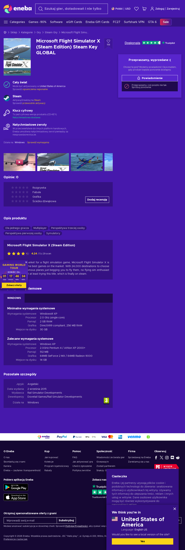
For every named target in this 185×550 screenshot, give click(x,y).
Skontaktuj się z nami (14, 462)
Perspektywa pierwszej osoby (23, 233)
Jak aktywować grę (82, 462)
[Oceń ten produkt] (19, 254)
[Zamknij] (175, 509)
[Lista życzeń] (136, 9)
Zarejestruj (173, 9)
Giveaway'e (102, 462)
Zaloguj (159, 9)
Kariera (7, 466)
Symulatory (53, 233)
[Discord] (172, 457)
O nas (7, 457)
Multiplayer (40, 228)
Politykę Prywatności (76, 526)
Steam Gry (51, 32)
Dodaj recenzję (97, 199)
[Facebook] (156, 457)
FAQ (74, 457)
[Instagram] (167, 457)
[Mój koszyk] (144, 9)
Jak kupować (51, 457)
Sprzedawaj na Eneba (139, 457)
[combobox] (71, 9)
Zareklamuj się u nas (138, 462)
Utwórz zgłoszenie (82, 466)
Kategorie (27, 32)
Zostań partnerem (105, 466)
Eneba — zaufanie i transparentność (22, 470)
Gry (39, 32)
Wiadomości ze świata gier (110, 457)
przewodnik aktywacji (33, 103)
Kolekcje (48, 462)
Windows (33, 402)
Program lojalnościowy (56, 466)
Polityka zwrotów (81, 470)
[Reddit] (178, 457)
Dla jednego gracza (17, 228)
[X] (161, 457)
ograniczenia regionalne (35, 89)
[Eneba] (18, 8)
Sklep (13, 32)
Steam (37, 100)
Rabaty (48, 470)
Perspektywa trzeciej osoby (68, 228)
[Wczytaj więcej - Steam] (7, 98)
